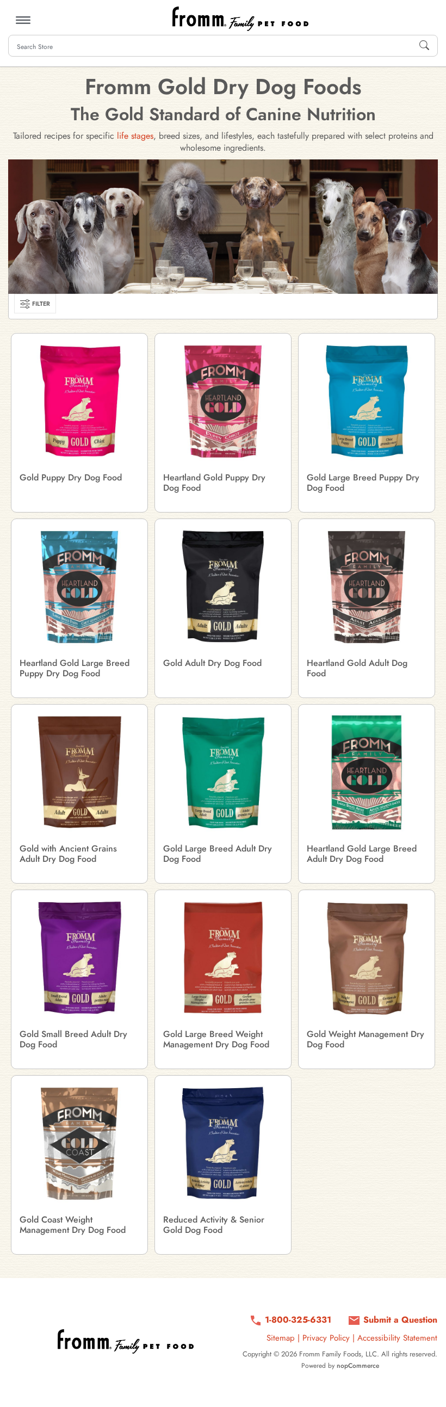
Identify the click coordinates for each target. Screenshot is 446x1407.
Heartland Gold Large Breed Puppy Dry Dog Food (74, 668)
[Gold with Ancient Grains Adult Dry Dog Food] (79, 772)
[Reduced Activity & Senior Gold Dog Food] (223, 1144)
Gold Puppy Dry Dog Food (71, 477)
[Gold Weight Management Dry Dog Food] (366, 958)
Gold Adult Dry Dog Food (212, 663)
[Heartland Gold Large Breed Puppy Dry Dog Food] (79, 587)
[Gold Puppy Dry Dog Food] (79, 401)
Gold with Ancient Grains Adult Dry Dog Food (68, 853)
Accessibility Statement (397, 1338)
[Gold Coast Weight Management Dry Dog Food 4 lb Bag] (79, 1144)
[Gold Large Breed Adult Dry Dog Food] (223, 772)
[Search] (424, 45)
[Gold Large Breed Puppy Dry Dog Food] (366, 401)
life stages (135, 135)
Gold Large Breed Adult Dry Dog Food (217, 853)
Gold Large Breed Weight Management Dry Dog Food (216, 1039)
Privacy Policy (326, 1338)
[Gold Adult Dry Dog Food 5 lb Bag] (223, 587)
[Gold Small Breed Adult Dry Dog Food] (79, 958)
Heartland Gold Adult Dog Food (357, 668)
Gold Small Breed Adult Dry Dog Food (73, 1039)
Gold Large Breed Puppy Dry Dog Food (363, 482)
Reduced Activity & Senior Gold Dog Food (213, 1224)
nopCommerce (358, 1366)
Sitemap (281, 1338)
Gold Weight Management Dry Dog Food (365, 1039)
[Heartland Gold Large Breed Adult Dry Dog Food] (366, 772)
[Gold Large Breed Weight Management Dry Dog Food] (223, 958)
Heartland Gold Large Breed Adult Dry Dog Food (362, 853)
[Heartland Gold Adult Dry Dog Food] (366, 587)
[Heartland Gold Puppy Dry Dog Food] (223, 401)
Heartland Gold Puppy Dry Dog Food (214, 482)
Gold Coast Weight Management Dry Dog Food (73, 1224)
